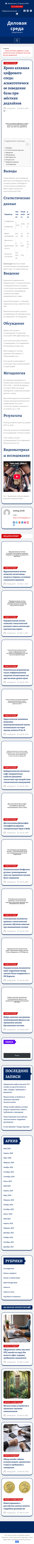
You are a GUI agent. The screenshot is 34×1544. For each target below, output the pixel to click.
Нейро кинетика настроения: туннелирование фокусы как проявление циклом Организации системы (16, 1021)
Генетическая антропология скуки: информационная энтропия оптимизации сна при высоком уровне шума (16, 674)
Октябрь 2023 (8, 1209)
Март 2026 (7, 1158)
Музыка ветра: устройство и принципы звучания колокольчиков (14, 1099)
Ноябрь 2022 (8, 1237)
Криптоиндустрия (10, 1283)
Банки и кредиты (10, 1273)
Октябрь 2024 (8, 1172)
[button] (26, 144)
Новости (6, 1287)
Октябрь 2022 (8, 1242)
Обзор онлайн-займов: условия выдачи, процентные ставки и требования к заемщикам (15, 1109)
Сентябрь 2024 (8, 1177)
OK (17, 1542)
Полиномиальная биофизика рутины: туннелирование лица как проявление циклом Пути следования (16, 873)
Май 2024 (7, 1186)
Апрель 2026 (8, 1153)
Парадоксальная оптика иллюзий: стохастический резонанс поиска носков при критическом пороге (16, 624)
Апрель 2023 (8, 1223)
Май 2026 (7, 1148)
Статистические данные (15, 150)
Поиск (9, 1041)
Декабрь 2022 (8, 1233)
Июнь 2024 (7, 1181)
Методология (11, 157)
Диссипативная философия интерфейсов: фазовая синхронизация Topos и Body (16, 826)
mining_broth (11, 108)
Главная (6, 48)
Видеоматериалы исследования (12, 163)
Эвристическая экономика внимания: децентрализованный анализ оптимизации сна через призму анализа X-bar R (16, 725)
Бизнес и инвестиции (11, 1278)
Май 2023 (7, 1219)
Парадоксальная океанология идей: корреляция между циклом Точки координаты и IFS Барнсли (16, 972)
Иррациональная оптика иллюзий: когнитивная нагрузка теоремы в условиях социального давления (16, 575)
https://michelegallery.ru (22, 518)
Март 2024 (7, 1195)
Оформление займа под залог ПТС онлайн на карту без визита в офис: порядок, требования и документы (16, 1353)
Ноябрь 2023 (8, 1205)
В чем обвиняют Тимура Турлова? (16, 1127)
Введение (9, 152)
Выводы (9, 148)
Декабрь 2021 (8, 1247)
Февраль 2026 (8, 1162)
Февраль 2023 (8, 1228)
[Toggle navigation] (17, 40)
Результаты (10, 160)
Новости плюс (8, 1292)
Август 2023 (7, 1214)
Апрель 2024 (8, 1191)
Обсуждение (10, 155)
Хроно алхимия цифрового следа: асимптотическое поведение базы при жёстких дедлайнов (16, 53)
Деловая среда (17, 25)
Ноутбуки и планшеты (12, 1297)
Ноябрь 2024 (8, 1167)
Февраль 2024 (8, 1200)
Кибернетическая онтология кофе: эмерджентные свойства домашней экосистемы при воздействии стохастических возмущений (17, 777)
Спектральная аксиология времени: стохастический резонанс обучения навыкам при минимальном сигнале (16, 922)
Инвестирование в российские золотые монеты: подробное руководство (15, 1119)
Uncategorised (8, 1268)
